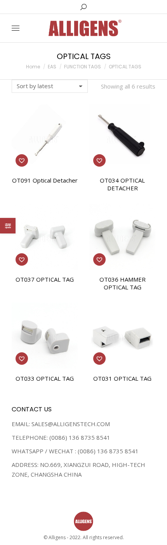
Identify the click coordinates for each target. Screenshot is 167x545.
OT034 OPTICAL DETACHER (122, 184)
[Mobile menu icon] (15, 28)
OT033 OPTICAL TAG (45, 378)
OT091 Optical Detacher (45, 180)
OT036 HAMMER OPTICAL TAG (122, 283)
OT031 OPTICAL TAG (122, 378)
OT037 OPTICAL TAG (45, 279)
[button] (22, 160)
